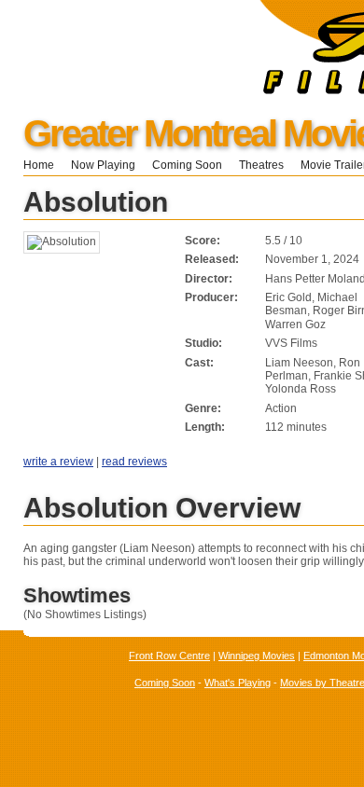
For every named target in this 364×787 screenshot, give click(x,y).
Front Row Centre (169, 655)
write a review (58, 461)
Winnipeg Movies (256, 655)
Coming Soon (187, 165)
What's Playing (237, 682)
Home (38, 165)
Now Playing (103, 165)
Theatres (261, 165)
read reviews (134, 461)
